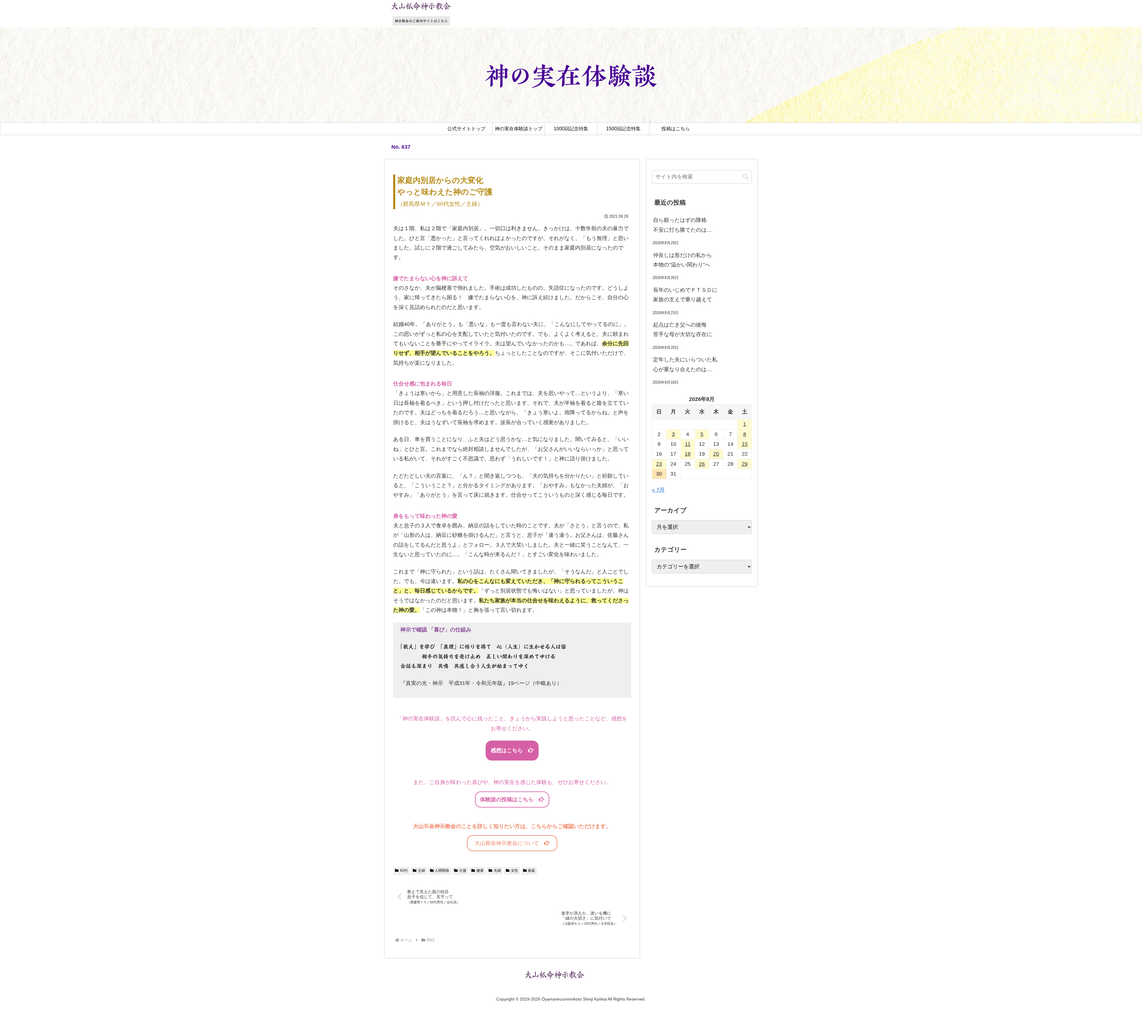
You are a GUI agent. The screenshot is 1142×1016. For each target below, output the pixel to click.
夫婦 (497, 870)
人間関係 (442, 870)
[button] (745, 176)
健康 (480, 870)
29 (745, 464)
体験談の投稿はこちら (509, 799)
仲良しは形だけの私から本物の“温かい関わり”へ (682, 260)
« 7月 (658, 490)
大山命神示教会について (509, 843)
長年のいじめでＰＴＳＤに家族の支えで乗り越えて (685, 294)
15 (745, 444)
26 (702, 464)
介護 (462, 870)
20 (716, 454)
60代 (404, 870)
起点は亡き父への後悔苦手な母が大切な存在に (682, 329)
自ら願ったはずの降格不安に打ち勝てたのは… (682, 225)
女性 (514, 870)
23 (659, 464)
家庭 (531, 870)
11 (688, 444)
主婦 (421, 870)
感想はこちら (509, 750)
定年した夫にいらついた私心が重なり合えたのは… (685, 364)
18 (688, 454)
